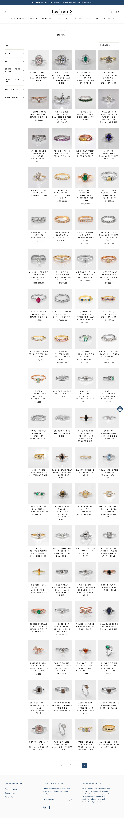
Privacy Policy (10, 797)
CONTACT (109, 18)
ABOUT (97, 18)
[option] (62, 2)
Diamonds (46, 18)
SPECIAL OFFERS (81, 18)
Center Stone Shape (12, 70)
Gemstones (62, 18)
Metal (8, 53)
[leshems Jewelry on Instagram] (44, 807)
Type (7, 45)
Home (61, 31)
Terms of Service (11, 789)
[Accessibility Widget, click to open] (120, 409)
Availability (11, 89)
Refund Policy (10, 793)
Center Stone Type (12, 80)
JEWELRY (32, 18)
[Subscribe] (70, 799)
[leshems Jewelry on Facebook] (49, 807)
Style (8, 61)
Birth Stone (12, 97)
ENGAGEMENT (17, 18)
